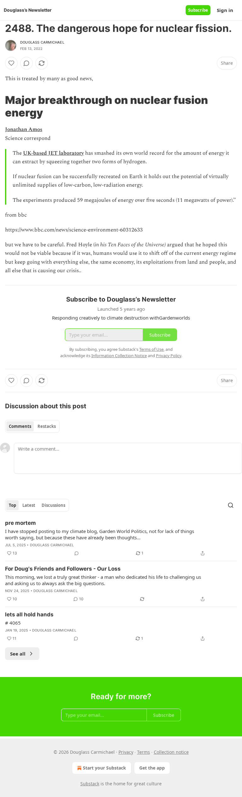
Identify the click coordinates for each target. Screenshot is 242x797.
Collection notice (171, 752)
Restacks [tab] (46, 426)
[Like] (11, 63)
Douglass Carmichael (42, 42)
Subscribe (198, 10)
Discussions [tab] (53, 505)
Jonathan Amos (23, 129)
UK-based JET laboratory (53, 153)
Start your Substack (104, 768)
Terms (143, 752)
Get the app (152, 768)
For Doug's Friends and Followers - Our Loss (63, 569)
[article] (121, 538)
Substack (89, 784)
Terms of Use (151, 349)
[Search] (230, 505)
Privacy (125, 752)
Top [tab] (12, 505)
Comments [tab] (20, 426)
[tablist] (32, 426)
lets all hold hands (29, 614)
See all (18, 653)
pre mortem (20, 523)
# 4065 (13, 623)
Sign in (225, 10)
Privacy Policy (168, 355)
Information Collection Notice (119, 355)
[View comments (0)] (26, 63)
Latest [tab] (28, 505)
